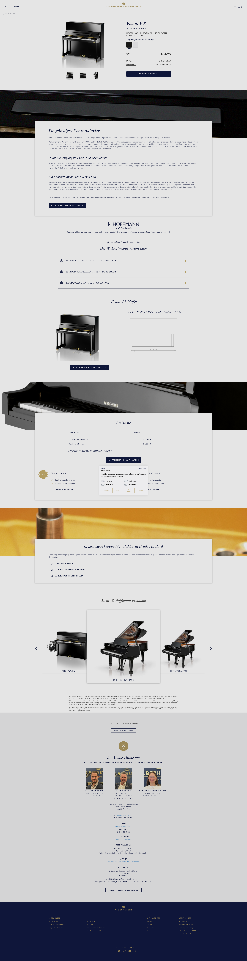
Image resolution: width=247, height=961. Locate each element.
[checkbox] (103, 481)
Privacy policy (142, 468)
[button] (104, 469)
